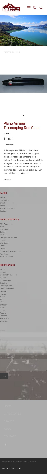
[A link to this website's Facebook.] (5, 444)
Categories (4, 200)
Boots (2, 226)
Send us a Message (7, 357)
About (2, 205)
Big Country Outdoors (8, 275)
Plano (18, 52)
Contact (3, 211)
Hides (2, 245)
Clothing (3, 234)
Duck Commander (7, 288)
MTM (2, 302)
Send (4, 376)
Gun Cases (4, 243)
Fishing (11, 52)
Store (6, 52)
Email (2, 339)
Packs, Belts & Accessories (10, 251)
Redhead (3, 315)
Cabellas (3, 283)
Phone (2, 348)
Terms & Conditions (7, 208)
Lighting (3, 248)
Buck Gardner (5, 280)
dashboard (18, 461)
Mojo (2, 299)
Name (2, 330)
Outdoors (3, 305)
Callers (2, 232)
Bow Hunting (5, 229)
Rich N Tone (4, 318)
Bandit (2, 269)
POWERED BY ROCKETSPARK (11, 468)
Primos (2, 310)
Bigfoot (3, 277)
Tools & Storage (6, 256)
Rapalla (3, 313)
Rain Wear (4, 254)
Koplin (2, 296)
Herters (3, 294)
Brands (3, 203)
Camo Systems (6, 285)
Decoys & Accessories (8, 237)
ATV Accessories (6, 224)
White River (4, 321)
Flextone (3, 291)
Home (2, 197)
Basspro (3, 272)
